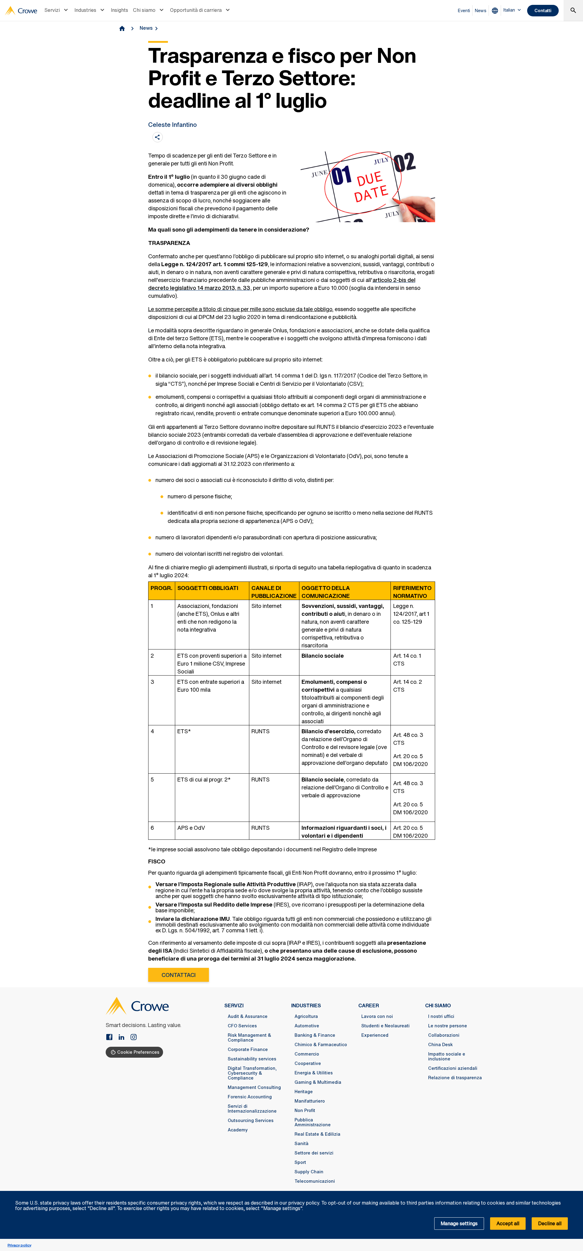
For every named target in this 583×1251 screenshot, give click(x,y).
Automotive (307, 1025)
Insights (119, 10)
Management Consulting (254, 1087)
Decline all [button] (549, 1223)
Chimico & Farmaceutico (321, 1044)
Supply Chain (309, 1171)
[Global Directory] (496, 10)
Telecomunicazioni (315, 1181)
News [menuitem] (480, 10)
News (146, 28)
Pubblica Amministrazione (313, 1122)
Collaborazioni (443, 1035)
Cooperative (308, 1063)
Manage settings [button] (459, 1223)
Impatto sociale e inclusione (446, 1056)
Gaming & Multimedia (318, 1082)
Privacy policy (19, 1245)
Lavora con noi (377, 1016)
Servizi (52, 10)
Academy (238, 1129)
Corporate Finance (248, 1049)
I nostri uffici (441, 1016)
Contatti (542, 10)
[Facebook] (112, 1037)
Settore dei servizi (314, 1153)
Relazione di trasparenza (455, 1077)
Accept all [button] (507, 1223)
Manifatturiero (310, 1101)
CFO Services (242, 1025)
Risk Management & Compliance (249, 1037)
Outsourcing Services (251, 1120)
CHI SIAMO (438, 1005)
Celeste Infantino (172, 124)
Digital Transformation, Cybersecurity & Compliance (252, 1073)
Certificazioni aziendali (452, 1068)
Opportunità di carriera (196, 10)
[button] (575, 1194)
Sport (300, 1162)
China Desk (440, 1044)
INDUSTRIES (306, 1005)
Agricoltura (306, 1016)
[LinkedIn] (124, 1037)
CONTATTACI (179, 975)
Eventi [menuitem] (464, 10)
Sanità (302, 1143)
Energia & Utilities (314, 1072)
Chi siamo (144, 10)
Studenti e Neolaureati (385, 1025)
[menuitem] (57, 10)
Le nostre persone (447, 1025)
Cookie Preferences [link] (138, 1052)
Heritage (304, 1091)
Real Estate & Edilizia (317, 1134)
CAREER (368, 1005)
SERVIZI (234, 1005)
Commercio (307, 1054)
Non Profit (305, 1110)
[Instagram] (133, 1037)
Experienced (374, 1035)
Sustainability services (252, 1058)
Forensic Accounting (250, 1096)
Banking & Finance (315, 1035)
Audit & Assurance (248, 1016)
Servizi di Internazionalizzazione (252, 1109)
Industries (85, 10)
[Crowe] (21, 10)
